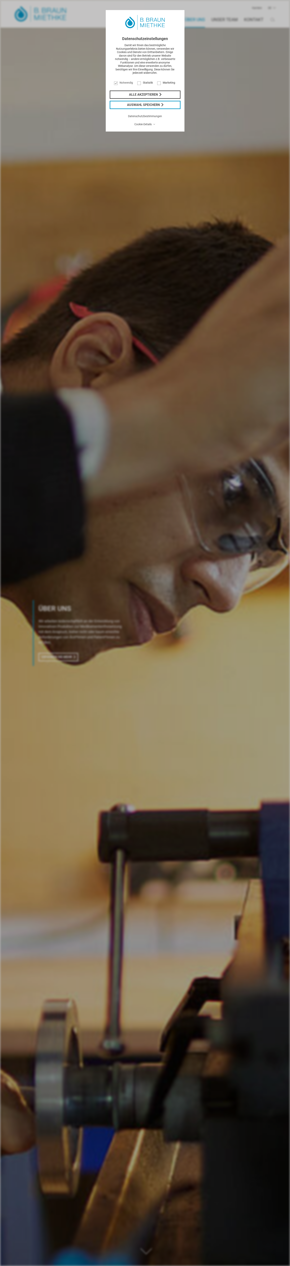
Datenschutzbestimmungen (145, 116)
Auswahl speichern (144, 105)
